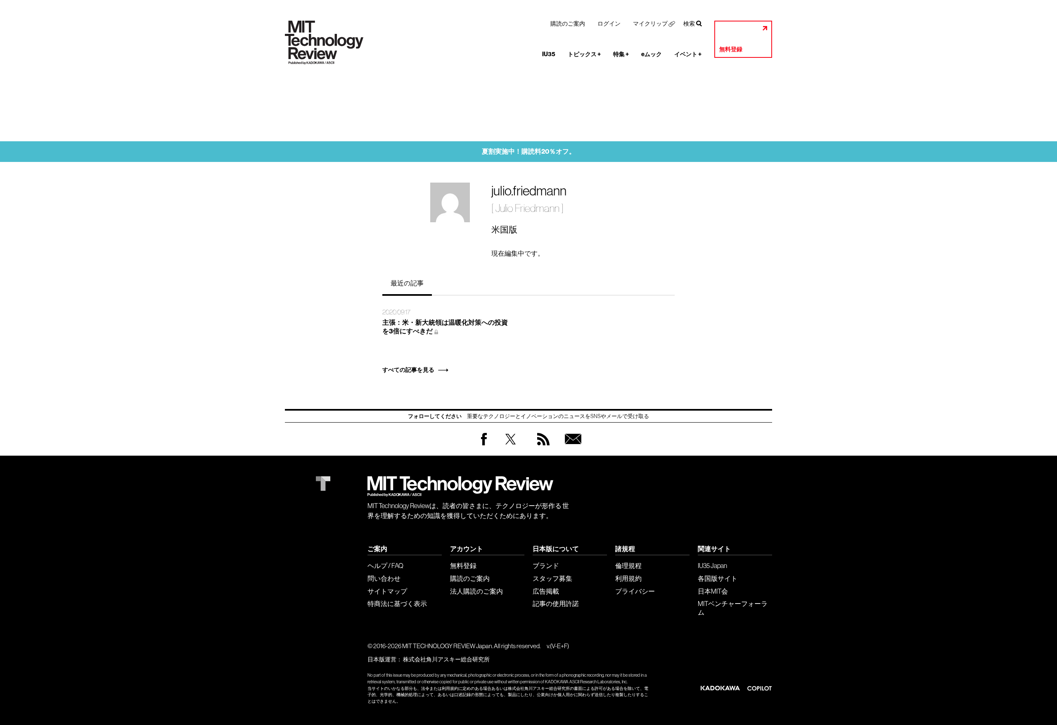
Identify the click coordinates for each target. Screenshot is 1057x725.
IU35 (548, 54)
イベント (688, 54)
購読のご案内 (567, 23)
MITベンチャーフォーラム (733, 608)
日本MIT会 (713, 591)
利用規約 (628, 578)
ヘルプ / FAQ (385, 565)
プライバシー (635, 591)
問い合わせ (384, 578)
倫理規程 (628, 565)
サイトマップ (387, 591)
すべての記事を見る (408, 369)
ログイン (609, 23)
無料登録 (730, 49)
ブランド (546, 565)
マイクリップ (650, 23)
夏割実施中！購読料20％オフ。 (529, 151)
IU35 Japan (712, 565)
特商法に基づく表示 (397, 603)
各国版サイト (717, 578)
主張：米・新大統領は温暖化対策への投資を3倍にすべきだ (445, 327)
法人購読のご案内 (476, 591)
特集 (621, 54)
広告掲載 (546, 591)
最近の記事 (407, 283)
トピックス (584, 54)
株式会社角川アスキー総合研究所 (446, 659)
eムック (651, 54)
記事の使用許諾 (556, 603)
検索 (689, 23)
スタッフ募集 (552, 578)
